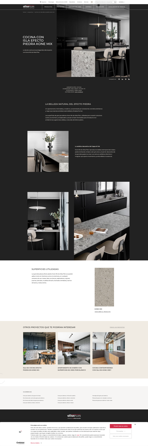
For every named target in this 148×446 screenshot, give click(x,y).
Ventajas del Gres (75, 7)
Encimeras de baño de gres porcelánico (33, 400)
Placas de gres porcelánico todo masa (102, 400)
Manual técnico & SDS (61, 2)
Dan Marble (79, 92)
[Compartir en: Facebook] (119, 79)
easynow (44, 2)
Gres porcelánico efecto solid (65, 400)
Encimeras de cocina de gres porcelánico (33, 398)
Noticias (86, 2)
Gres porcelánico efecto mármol (31, 402)
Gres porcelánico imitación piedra (66, 395)
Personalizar (119, 431)
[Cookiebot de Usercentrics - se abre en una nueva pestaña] (20, 443)
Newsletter (72, 2)
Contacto (79, 2)
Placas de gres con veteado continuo (102, 398)
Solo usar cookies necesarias (121, 436)
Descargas (51, 2)
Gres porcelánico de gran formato (32, 395)
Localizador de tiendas (116, 7)
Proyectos (60, 7)
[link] (125, 79)
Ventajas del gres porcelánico (100, 395)
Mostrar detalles (35, 443)
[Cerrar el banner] (135, 424)
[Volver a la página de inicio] (28, 6)
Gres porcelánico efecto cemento (66, 398)
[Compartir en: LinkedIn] (122, 79)
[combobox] (104, 2)
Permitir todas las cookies (121, 426)
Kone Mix (98, 309)
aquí (78, 435)
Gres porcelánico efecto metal (65, 402)
